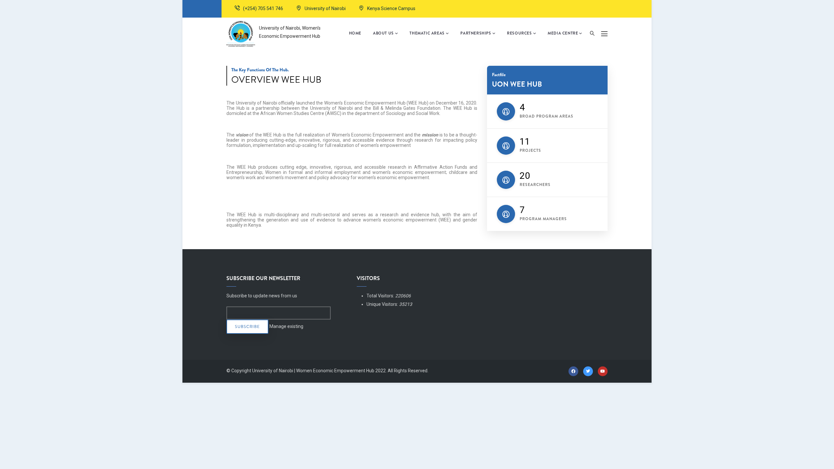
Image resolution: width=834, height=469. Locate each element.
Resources (519, 33)
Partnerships (475, 33)
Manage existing (286, 326)
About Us (383, 33)
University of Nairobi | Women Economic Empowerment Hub (313, 370)
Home (355, 33)
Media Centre (563, 33)
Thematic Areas (427, 33)
